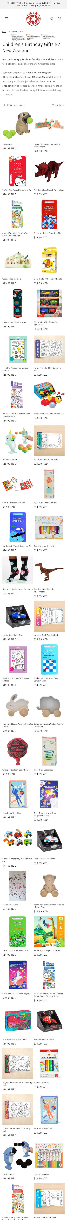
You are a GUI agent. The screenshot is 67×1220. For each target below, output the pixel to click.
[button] (6, 18)
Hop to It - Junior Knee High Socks (17, 589)
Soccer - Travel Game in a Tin (15, 950)
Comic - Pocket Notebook (13, 502)
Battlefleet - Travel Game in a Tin (17, 546)
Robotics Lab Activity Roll (45, 1217)
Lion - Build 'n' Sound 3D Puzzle (48, 279)
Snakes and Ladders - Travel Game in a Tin (46, 679)
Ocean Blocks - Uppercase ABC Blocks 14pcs (47, 145)
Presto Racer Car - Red (44, 1039)
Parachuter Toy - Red (43, 1128)
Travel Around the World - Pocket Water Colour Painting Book (48, 994)
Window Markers (41, 1082)
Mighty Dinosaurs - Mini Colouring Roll (17, 1083)
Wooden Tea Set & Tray (12, 279)
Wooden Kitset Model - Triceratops (49, 190)
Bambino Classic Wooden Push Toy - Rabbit (17, 725)
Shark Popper (8, 1174)
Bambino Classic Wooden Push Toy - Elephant (49, 725)
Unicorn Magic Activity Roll (46, 635)
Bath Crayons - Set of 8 (44, 546)
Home (4, 32)
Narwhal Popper (9, 459)
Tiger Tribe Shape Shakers (45, 502)
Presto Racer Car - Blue (12, 635)
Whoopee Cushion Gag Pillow (15, 770)
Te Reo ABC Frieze (10, 904)
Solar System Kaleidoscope (14, 322)
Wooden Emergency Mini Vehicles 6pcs (17, 859)
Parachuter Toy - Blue (11, 813)
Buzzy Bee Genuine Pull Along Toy (49, 413)
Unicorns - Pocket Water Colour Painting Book (16, 414)
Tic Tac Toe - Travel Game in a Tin (16, 190)
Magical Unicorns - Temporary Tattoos (15, 679)
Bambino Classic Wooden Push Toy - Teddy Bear (49, 905)
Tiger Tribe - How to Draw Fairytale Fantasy (45, 814)
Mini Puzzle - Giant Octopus (14, 1039)
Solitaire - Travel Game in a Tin (47, 233)
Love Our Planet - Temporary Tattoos (15, 369)
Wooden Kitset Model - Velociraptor (44, 590)
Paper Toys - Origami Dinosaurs (47, 950)
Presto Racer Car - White (44, 858)
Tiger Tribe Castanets (43, 770)
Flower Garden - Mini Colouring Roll (16, 1129)
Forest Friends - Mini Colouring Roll (47, 369)
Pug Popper (7, 144)
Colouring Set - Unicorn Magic (15, 993)
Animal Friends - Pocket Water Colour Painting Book (15, 234)
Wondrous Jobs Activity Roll (46, 459)
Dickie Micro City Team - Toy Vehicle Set (46, 323)
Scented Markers (41, 1174)
